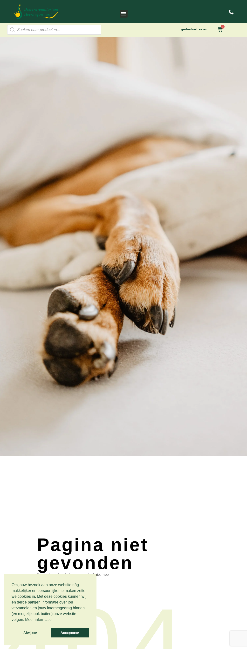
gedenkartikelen (194, 29)
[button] (124, 14)
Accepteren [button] (70, 633)
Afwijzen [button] (30, 633)
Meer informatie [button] (38, 619)
